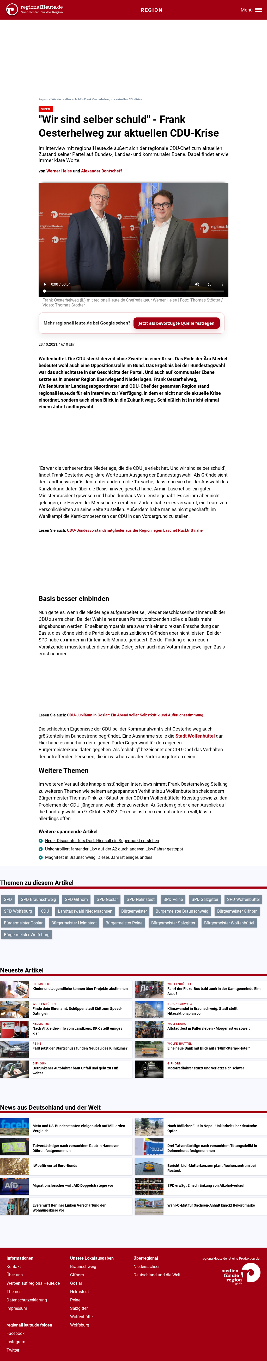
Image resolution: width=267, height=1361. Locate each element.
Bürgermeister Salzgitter (173, 922)
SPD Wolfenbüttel (243, 899)
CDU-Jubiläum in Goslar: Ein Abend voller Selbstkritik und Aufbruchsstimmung (135, 715)
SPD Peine (173, 899)
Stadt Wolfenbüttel (195, 736)
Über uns (15, 1274)
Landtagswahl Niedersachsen (85, 911)
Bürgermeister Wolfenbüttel (229, 922)
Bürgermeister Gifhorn (237, 911)
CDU (45, 911)
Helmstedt (79, 1291)
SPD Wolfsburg (18, 911)
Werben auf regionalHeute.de (33, 1283)
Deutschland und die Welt (157, 1274)
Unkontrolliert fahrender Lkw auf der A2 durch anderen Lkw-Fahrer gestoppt (114, 849)
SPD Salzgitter (205, 899)
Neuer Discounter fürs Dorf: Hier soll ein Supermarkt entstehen (102, 840)
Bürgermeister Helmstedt (74, 922)
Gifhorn (77, 1274)
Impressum (17, 1308)
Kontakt (14, 1266)
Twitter (13, 1350)
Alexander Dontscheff (101, 171)
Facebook (16, 1333)
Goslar (76, 1283)
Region (43, 99)
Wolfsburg (79, 1325)
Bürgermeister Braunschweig (182, 911)
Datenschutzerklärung (27, 1300)
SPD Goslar (107, 899)
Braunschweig (83, 1266)
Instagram (16, 1341)
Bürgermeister (134, 911)
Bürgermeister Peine (124, 922)
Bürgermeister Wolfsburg (27, 934)
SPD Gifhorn (76, 899)
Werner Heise (59, 171)
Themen (14, 1291)
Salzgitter (79, 1308)
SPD (8, 899)
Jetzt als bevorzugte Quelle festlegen (177, 323)
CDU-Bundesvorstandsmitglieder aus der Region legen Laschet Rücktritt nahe (135, 530)
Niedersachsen (147, 1266)
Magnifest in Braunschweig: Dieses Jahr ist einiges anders (98, 857)
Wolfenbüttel (82, 1316)
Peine (75, 1300)
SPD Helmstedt (141, 899)
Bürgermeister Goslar (23, 922)
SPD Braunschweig (38, 899)
